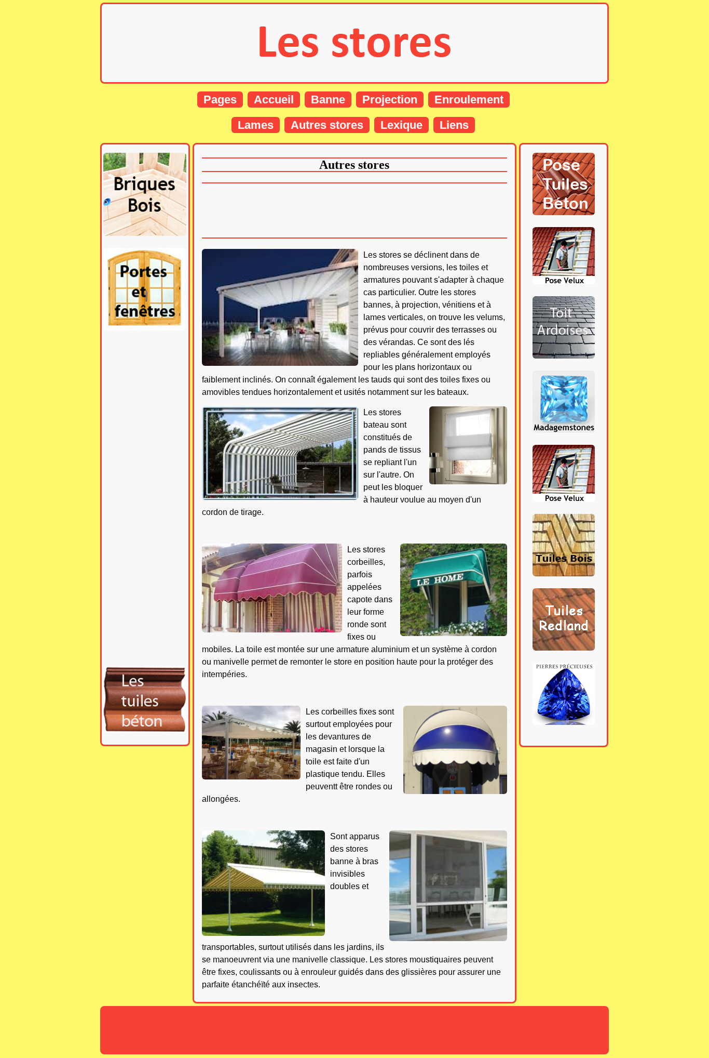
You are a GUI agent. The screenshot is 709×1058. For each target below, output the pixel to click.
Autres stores (327, 124)
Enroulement (468, 99)
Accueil (274, 99)
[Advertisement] (145, 498)
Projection (389, 99)
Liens (454, 124)
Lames (256, 124)
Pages (220, 99)
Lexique (401, 124)
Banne (328, 99)
